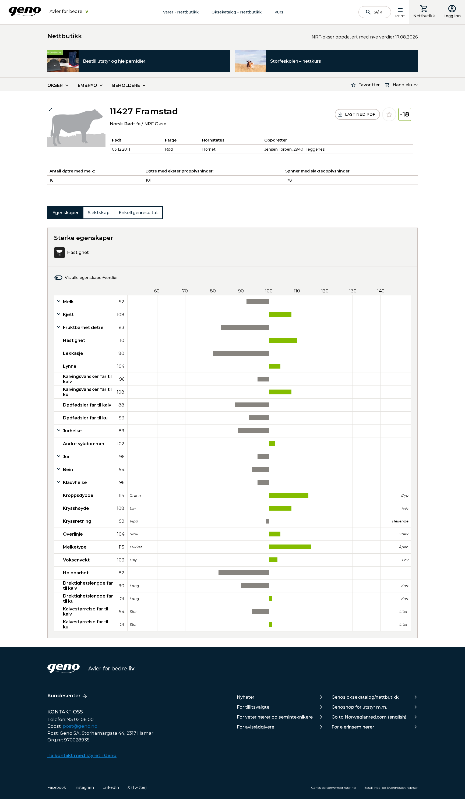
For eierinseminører (353, 727)
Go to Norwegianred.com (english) (369, 717)
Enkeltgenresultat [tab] (138, 212)
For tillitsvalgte (253, 707)
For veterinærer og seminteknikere (275, 717)
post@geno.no (80, 726)
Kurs (278, 12)
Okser (55, 85)
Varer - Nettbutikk (181, 12)
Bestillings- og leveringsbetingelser (391, 788)
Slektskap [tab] (99, 212)
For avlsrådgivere (255, 727)
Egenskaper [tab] (65, 212)
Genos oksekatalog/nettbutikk (365, 697)
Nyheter (245, 697)
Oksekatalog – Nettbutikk (237, 12)
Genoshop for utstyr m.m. (359, 707)
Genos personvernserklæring (333, 788)
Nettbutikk (424, 15)
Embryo (87, 85)
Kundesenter (63, 696)
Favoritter (369, 84)
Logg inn (452, 15)
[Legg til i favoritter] (389, 114)
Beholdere (126, 85)
